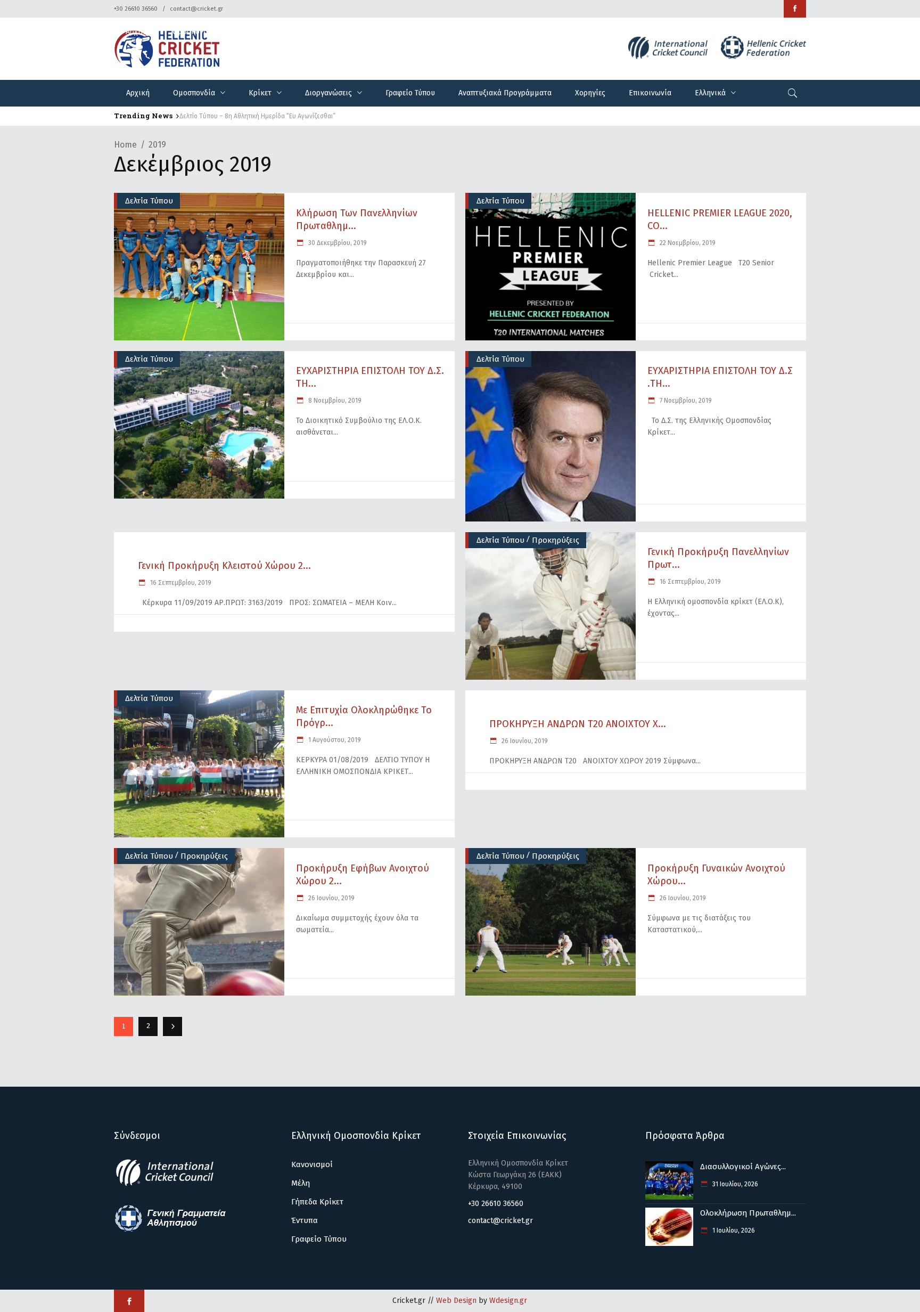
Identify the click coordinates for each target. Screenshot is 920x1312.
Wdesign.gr (508, 1300)
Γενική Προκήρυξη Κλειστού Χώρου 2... (224, 566)
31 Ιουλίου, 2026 (734, 1184)
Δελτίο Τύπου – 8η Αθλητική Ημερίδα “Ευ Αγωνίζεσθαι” (257, 116)
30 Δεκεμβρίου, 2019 (337, 243)
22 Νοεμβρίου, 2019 (687, 243)
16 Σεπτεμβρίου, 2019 (180, 582)
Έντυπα (304, 1220)
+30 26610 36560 (136, 8)
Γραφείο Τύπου (319, 1239)
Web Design (456, 1300)
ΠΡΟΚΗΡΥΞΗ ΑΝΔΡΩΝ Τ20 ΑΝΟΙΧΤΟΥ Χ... (577, 724)
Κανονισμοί (312, 1164)
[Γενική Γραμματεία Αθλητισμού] (170, 1230)
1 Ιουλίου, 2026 (733, 1230)
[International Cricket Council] (170, 1184)
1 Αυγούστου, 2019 (334, 740)
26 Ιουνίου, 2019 (524, 741)
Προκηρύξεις (555, 540)
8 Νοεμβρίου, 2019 (334, 400)
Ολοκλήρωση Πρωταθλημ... (748, 1213)
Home (125, 145)
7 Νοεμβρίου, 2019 (685, 400)
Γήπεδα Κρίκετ (317, 1202)
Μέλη (300, 1183)
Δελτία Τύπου (149, 201)
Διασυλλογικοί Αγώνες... (743, 1166)
